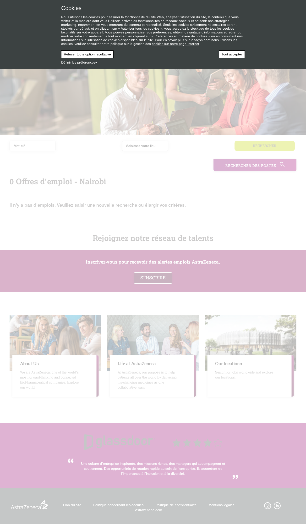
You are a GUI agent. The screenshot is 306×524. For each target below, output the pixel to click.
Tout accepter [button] (232, 54)
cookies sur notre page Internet (175, 44)
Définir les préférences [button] (78, 62)
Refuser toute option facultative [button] (87, 54)
